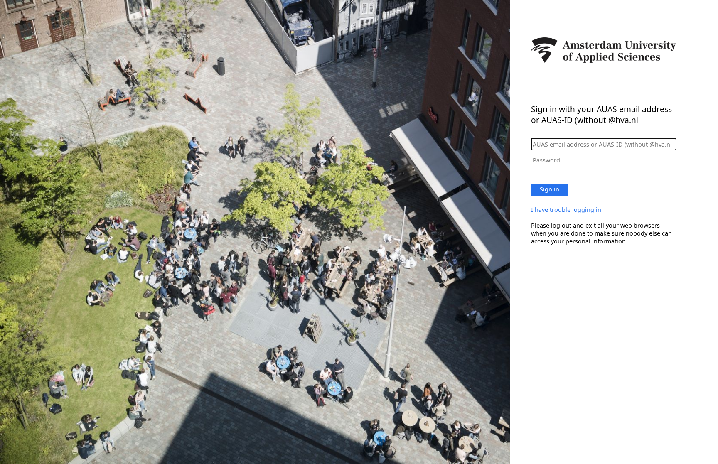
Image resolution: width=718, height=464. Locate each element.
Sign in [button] (549, 189)
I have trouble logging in (566, 210)
